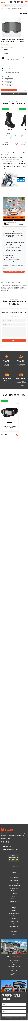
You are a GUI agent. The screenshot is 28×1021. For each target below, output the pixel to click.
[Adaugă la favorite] (20, 90)
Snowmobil (14, 8)
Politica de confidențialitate (14, 885)
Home (2, 8)
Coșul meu (14, 872)
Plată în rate (14, 891)
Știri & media (14, 898)
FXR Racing (7, 8)
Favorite (14, 875)
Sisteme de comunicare (14, 913)
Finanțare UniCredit (14, 901)
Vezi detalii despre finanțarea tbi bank (14, 271)
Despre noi (14, 893)
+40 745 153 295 (7, 846)
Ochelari (20, 8)
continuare (14, 1015)
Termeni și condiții (14, 883)
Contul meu (14, 869)
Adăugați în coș (9, 90)
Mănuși (14, 918)
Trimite (14, 340)
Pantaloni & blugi (14, 921)
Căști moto (14, 910)
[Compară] (25, 90)
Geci (14, 916)
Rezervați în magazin (14, 93)
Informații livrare (14, 888)
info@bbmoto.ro (14, 974)
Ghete (14, 923)
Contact (14, 896)
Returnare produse (14, 880)
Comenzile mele (14, 877)
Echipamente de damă (14, 926)
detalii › (24, 57)
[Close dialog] (26, 993)
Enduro (14, 929)
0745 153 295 (14, 970)
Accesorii (14, 934)
